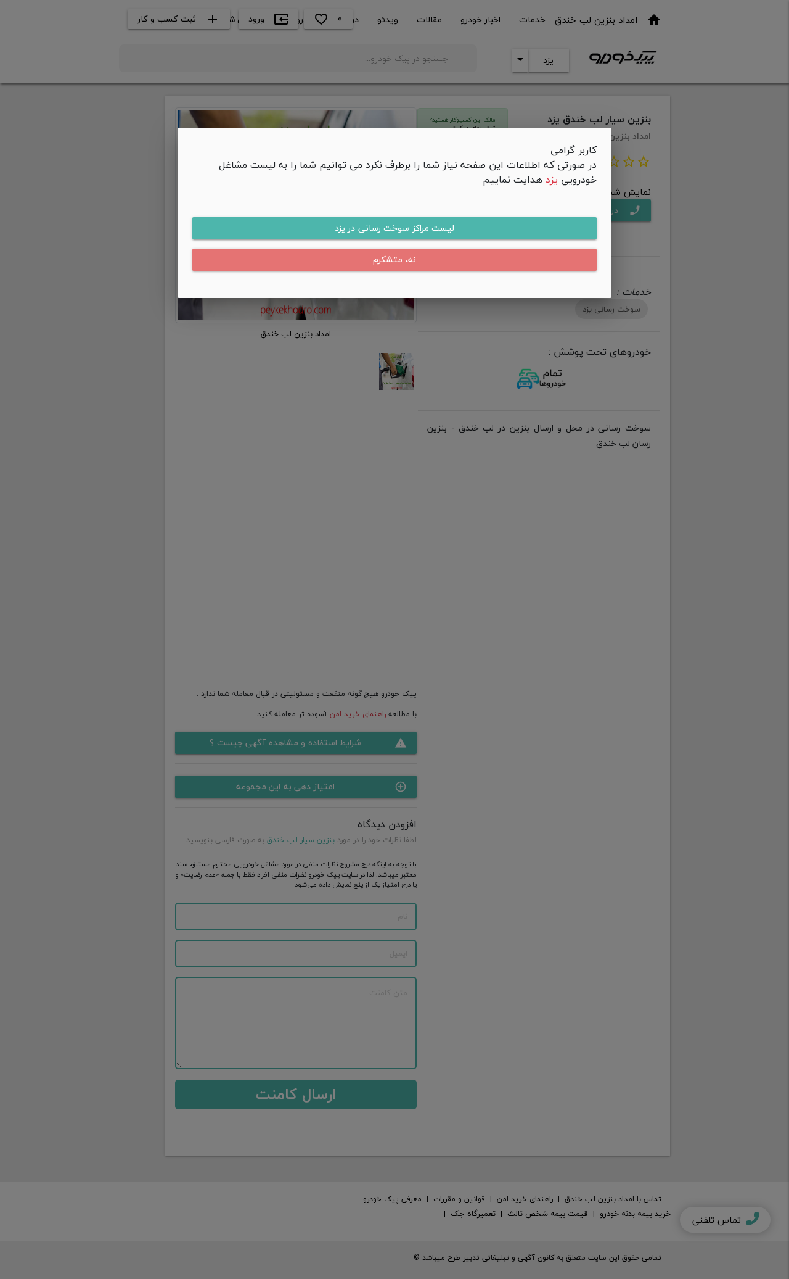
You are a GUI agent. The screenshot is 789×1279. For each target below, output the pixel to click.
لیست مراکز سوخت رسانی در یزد (395, 228)
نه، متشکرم (394, 259)
